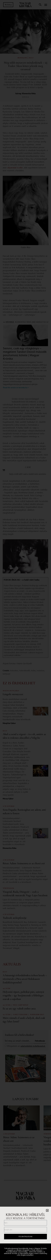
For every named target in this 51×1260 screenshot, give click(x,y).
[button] (47, 1210)
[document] (25, 630)
